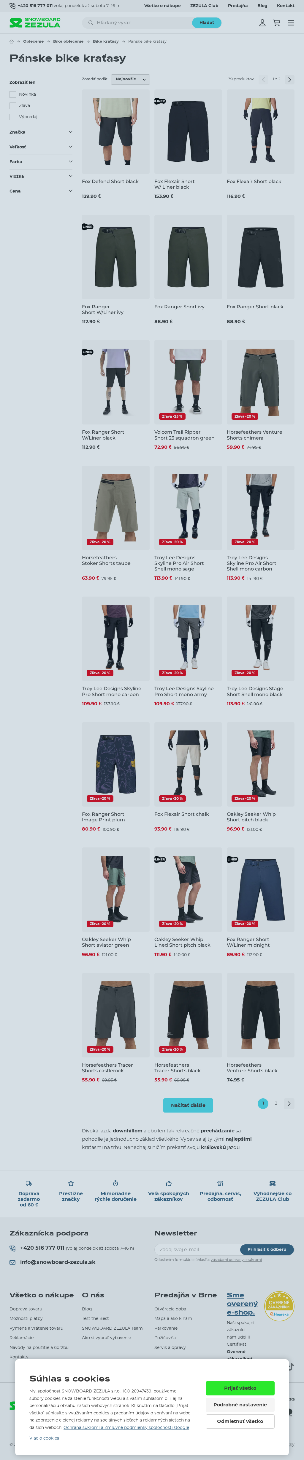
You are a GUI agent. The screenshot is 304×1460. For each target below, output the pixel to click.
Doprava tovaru (26, 1309)
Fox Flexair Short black (254, 181)
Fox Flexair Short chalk (181, 814)
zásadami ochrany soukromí (236, 1260)
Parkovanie (166, 1328)
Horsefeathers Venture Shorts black (252, 1067)
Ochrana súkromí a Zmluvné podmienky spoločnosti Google (126, 1428)
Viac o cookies (44, 1438)
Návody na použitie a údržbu (39, 1348)
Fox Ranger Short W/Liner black (103, 434)
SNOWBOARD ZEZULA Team (112, 1328)
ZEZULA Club (204, 6)
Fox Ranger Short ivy (179, 307)
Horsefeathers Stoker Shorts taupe (106, 560)
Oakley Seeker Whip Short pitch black (251, 817)
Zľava (24, 106)
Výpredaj (28, 117)
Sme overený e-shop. (242, 1304)
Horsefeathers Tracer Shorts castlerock (107, 1067)
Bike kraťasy (106, 42)
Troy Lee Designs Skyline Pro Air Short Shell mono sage (179, 563)
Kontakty (19, 1357)
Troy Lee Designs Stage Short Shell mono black (255, 691)
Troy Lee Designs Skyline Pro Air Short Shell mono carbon (251, 563)
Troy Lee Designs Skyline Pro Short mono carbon (111, 691)
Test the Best (95, 1319)
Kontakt (285, 6)
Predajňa (238, 6)
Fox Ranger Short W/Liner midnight (248, 942)
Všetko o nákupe (162, 6)
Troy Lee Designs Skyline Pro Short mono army (184, 691)
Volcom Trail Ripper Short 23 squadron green (184, 434)
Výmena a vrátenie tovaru (36, 1328)
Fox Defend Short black (110, 181)
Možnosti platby (26, 1319)
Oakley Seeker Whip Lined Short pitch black (182, 942)
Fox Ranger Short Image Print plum (103, 817)
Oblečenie (33, 42)
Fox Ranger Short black (255, 307)
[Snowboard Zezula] (35, 23)
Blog (262, 6)
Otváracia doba (170, 1309)
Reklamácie (22, 1338)
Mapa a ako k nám (173, 1319)
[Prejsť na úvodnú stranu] (12, 41)
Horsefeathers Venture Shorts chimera (254, 434)
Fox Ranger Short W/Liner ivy (103, 309)
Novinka (27, 94)
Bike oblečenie (68, 42)
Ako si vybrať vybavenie (106, 1338)
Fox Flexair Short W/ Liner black (174, 184)
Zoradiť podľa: (95, 79)
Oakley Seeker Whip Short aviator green (106, 942)
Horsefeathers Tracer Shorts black (177, 1067)
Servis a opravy (170, 1348)
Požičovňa (165, 1338)
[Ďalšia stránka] (289, 79)
